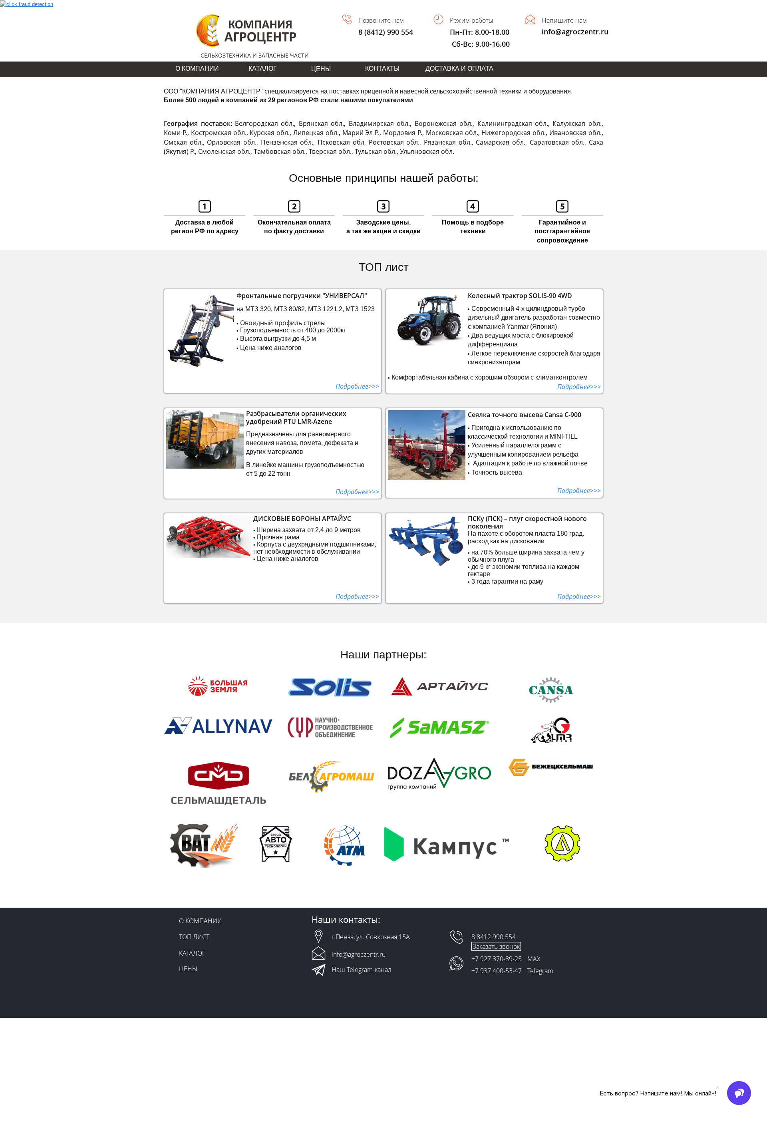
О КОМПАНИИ (197, 68)
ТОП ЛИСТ (194, 936)
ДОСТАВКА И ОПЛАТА (459, 68)
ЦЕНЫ (188, 968)
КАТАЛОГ (262, 68)
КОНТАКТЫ (382, 68)
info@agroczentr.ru (575, 31)
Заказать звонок (496, 946)
